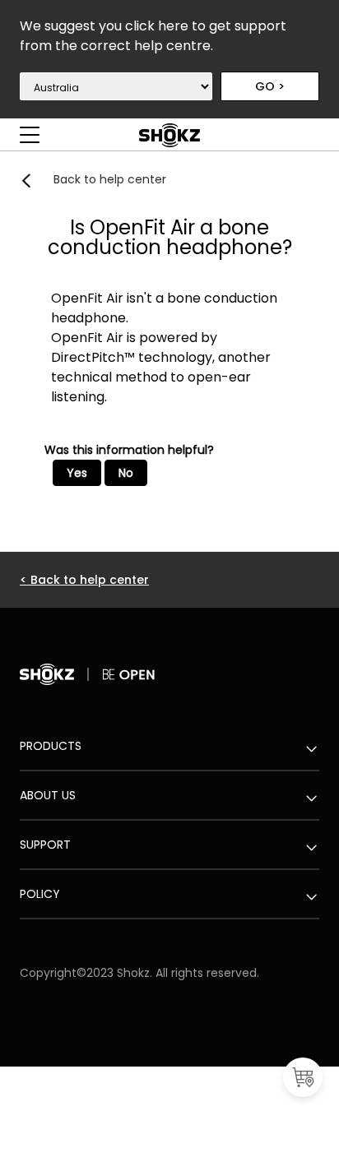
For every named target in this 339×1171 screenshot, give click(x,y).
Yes (77, 473)
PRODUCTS (50, 746)
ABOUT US (48, 795)
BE (110, 674)
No (125, 473)
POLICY (40, 894)
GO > (270, 86)
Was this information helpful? (129, 450)
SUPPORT (45, 844)
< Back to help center (84, 580)
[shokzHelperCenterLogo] (169, 143)
